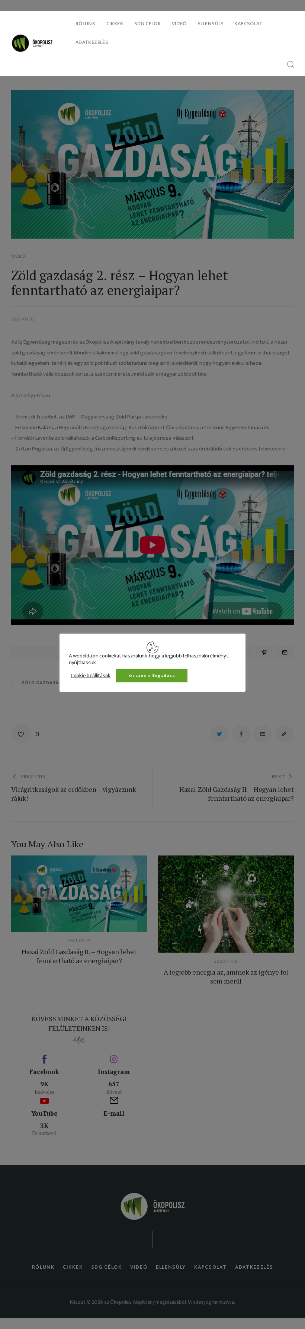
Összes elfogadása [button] (152, 675)
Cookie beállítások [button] (90, 675)
